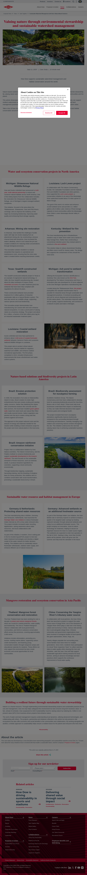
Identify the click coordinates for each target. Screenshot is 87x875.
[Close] (68, 89)
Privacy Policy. (40, 107)
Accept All (62, 113)
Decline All (48, 113)
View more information (26, 112)
